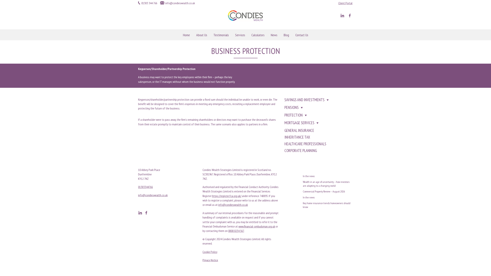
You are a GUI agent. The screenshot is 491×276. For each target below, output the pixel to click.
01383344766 (145, 187)
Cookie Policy (210, 252)
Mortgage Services (299, 122)
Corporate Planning (300, 150)
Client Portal (345, 3)
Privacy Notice (210, 260)
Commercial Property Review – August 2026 (324, 191)
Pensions (291, 107)
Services (240, 35)
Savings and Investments (304, 99)
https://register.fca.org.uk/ (226, 196)
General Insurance (299, 130)
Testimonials (221, 35)
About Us (201, 35)
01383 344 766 (149, 3)
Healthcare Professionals (305, 143)
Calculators (257, 35)
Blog (286, 35)
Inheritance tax (297, 137)
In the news (309, 176)
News (274, 35)
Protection (293, 115)
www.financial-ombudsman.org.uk (256, 226)
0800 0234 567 (236, 231)
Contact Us (301, 35)
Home (186, 35)
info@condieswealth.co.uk (180, 3)
